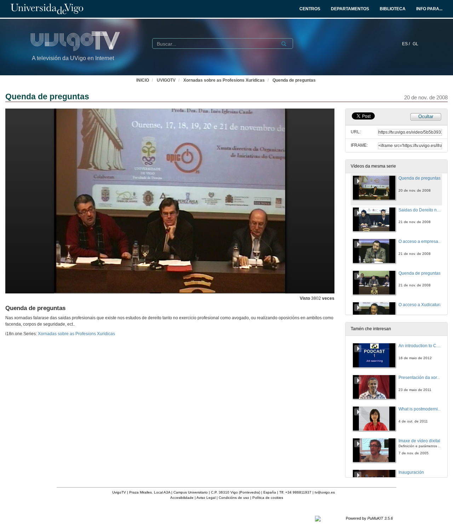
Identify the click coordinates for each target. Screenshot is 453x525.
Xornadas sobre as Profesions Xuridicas (224, 80)
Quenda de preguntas (294, 80)
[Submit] (283, 44)
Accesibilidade (182, 498)
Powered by (369, 518)
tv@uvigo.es (325, 492)
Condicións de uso (234, 498)
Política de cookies (267, 498)
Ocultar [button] (425, 116)
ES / (406, 43)
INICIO (142, 80)
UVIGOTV (166, 80)
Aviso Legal (206, 498)
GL (415, 43)
